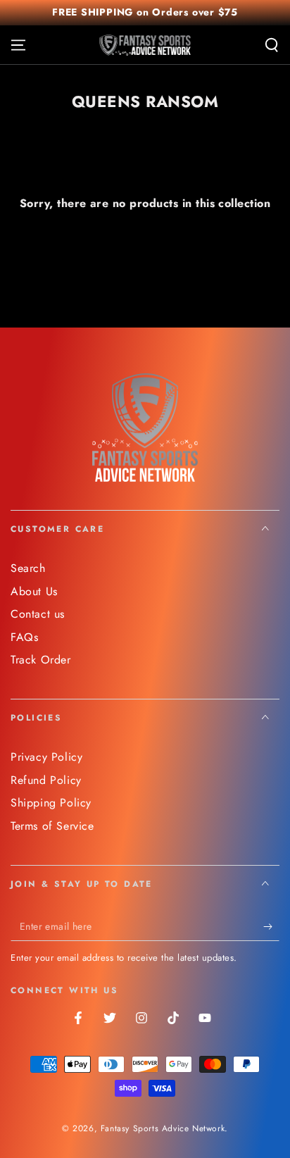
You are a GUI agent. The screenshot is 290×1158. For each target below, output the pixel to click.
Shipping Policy (51, 803)
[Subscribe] (271, 926)
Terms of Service (52, 826)
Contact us (38, 614)
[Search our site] (271, 45)
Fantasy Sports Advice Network (163, 1128)
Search (28, 568)
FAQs (24, 637)
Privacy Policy (46, 757)
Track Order (41, 660)
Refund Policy (46, 780)
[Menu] (18, 45)
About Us (34, 591)
